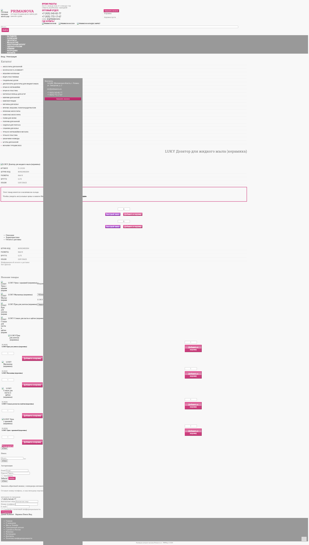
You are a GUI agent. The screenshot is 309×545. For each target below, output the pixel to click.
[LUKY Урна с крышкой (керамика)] (4, 286)
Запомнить (8, 476)
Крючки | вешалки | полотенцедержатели (19, 108)
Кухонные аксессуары (11, 111)
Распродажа (12, 51)
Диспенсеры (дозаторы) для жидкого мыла (21, 84)
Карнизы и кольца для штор (14, 94)
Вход (3, 57)
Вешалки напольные (11, 73)
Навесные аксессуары (12, 115)
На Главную (12, 36)
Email (3, 470)
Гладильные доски (10, 80)
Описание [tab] (10, 235)
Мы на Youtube (12, 525)
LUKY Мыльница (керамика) (20, 295)
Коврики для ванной (11, 97)
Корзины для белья (10, 104)
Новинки (10, 49)
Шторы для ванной (10, 142)
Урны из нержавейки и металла (15, 132)
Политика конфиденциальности (19, 538)
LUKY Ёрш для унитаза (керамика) (22, 304)
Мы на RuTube (12, 42)
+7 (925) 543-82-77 (8, 499)
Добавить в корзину (193, 348)
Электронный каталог (16, 44)
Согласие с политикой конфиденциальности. (22, 509)
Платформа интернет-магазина (145, 542)
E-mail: (4, 507)
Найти (5, 30)
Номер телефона (7, 504)
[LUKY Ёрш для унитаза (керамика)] (4, 308)
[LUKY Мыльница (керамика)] (4, 297)
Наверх (304, 539)
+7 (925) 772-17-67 (54, 95)
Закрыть (41, 304)
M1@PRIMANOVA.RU (53, 19)
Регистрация (12, 57)
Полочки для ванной (11, 121)
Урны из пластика (10, 135)
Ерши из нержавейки (11, 87)
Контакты (11, 53)
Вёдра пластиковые (11, 77)
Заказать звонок (111, 11)
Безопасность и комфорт (13, 70)
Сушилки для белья (11, 128)
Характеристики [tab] (12, 237)
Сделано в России (14, 46)
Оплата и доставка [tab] (13, 239)
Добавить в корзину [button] (132, 214)
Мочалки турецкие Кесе (12, 145)
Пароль (4, 473)
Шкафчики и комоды (11, 139)
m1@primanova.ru (54, 89)
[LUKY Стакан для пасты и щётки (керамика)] (4, 325)
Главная (9, 521)
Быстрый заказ (112, 214)
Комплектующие (9, 101)
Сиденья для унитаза (12, 125)
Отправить (6, 512)
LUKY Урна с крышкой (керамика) (22, 283)
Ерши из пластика (10, 91)
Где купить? (12, 40)
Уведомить (7, 446)
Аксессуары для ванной (12, 67)
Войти (11, 478)
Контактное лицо (8, 501)
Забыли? (4, 478)
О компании (12, 38)
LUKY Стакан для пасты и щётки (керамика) (26, 318)
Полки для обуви (9, 118)
